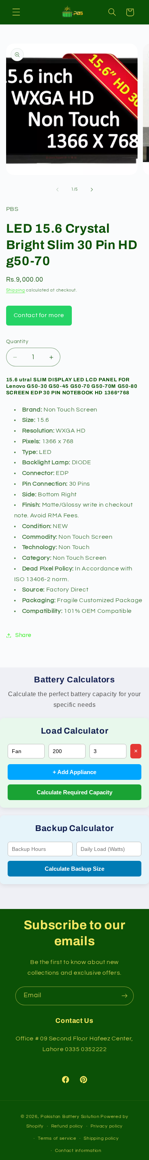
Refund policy (67, 1126)
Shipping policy (101, 1138)
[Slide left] (57, 189)
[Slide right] (91, 189)
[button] (16, 12)
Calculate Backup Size (74, 868)
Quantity (17, 341)
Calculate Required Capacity (74, 792)
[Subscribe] (124, 996)
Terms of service (57, 1138)
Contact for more (39, 315)
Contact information (78, 1151)
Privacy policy (107, 1126)
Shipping (15, 290)
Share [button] (23, 635)
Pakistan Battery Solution (69, 1117)
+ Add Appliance (74, 772)
